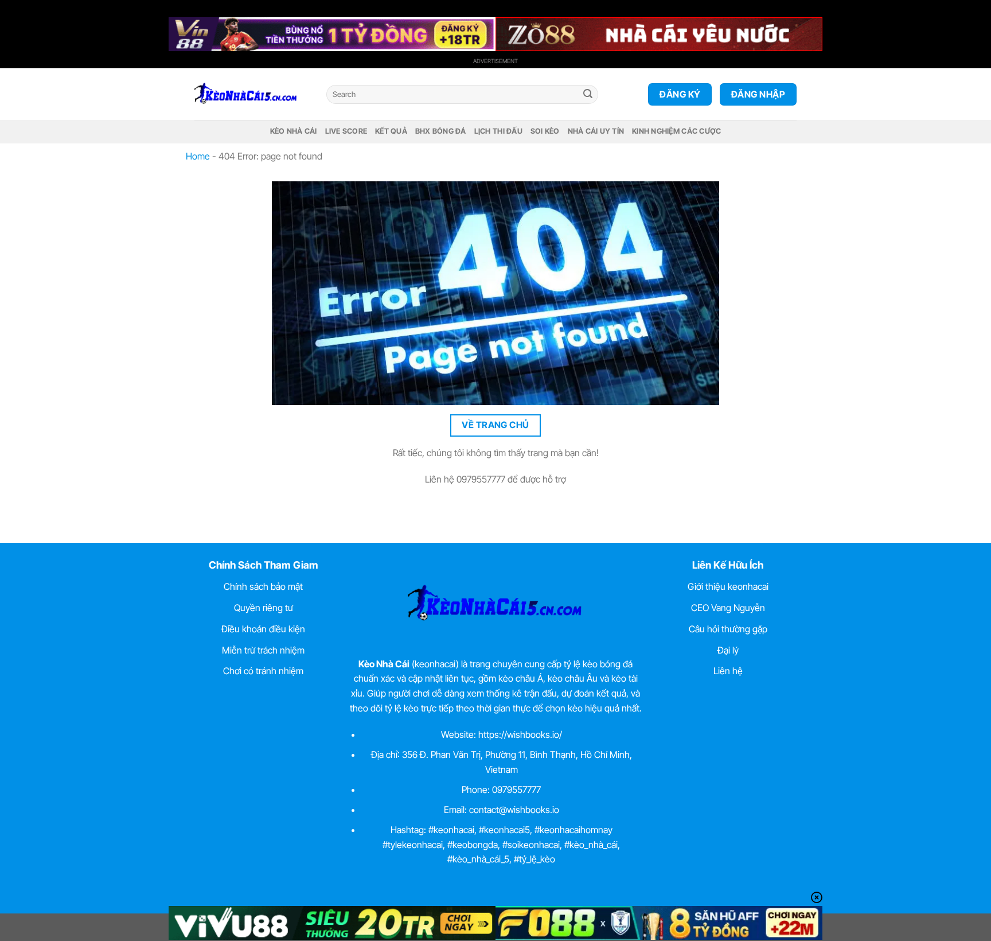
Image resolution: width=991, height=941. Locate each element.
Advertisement (495, 60)
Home (198, 156)
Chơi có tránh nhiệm (263, 670)
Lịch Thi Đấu (498, 131)
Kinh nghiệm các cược (676, 131)
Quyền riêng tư (263, 607)
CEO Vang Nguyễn (728, 607)
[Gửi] (588, 94)
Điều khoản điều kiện (263, 629)
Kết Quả (391, 131)
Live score (346, 131)
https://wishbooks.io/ (520, 734)
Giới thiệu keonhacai (728, 586)
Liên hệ (728, 670)
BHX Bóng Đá (440, 131)
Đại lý (728, 650)
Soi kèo (545, 131)
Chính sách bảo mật (263, 586)
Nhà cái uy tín (596, 131)
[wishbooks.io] (251, 94)
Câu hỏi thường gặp (728, 629)
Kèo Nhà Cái (293, 131)
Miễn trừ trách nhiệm (263, 650)
